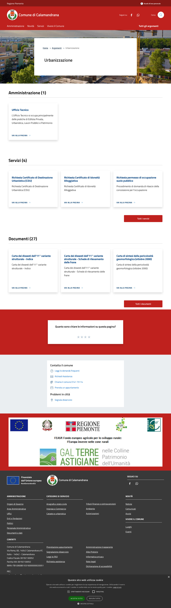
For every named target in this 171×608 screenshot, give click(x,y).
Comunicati (131, 508)
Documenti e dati (14, 532)
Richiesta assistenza (55, 561)
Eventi (128, 531)
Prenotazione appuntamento (59, 547)
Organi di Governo (15, 504)
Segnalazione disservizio (57, 551)
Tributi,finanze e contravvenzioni (101, 503)
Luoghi (129, 526)
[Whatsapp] (137, 15)
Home (45, 48)
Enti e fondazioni (14, 518)
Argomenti (57, 48)
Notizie (129, 504)
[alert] (85, 591)
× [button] (169, 577)
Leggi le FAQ (52, 556)
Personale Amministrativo (19, 528)
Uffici (9, 513)
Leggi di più (117, 587)
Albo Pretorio (92, 551)
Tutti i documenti (143, 303)
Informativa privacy (95, 556)
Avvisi (128, 513)
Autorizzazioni (92, 513)
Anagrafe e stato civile (56, 504)
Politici (10, 523)
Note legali (91, 561)
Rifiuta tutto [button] (94, 598)
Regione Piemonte (15, 3)
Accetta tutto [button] (77, 598)
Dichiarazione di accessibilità (99, 566)
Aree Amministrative (16, 508)
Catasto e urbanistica (56, 513)
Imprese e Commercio (56, 508)
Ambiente (90, 508)
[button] (85, 603)
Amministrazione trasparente (99, 547)
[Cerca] (161, 15)
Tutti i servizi (143, 218)
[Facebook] (130, 15)
